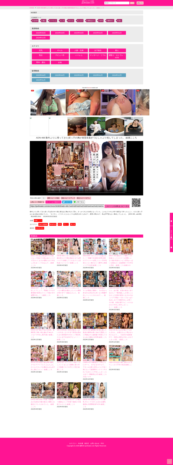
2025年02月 (98, 33)
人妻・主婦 (78, 50)
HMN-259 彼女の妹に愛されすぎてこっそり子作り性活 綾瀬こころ (120, 364)
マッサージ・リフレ (98, 55)
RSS (102, 443)
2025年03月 (79, 33)
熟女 (41, 55)
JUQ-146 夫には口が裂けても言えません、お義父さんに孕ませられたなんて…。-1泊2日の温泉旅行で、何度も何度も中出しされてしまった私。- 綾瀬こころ (121, 334)
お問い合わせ (94, 443)
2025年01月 (117, 33)
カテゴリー (73, 443)
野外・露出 (40, 62)
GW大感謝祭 (43, 224)
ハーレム (53, 20)
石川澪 (35, 20)
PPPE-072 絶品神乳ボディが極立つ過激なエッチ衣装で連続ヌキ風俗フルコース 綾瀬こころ (69, 402)
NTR (101, 20)
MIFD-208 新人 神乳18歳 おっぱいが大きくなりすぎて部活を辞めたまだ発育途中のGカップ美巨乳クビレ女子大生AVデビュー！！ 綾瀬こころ (69, 334)
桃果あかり (91, 20)
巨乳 (41, 50)
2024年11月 (41, 80)
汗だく (66, 224)
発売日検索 (171, 245)
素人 (119, 20)
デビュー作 (59, 55)
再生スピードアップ (68, 198)
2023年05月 (40, 228)
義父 (44, 20)
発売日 (86, 443)
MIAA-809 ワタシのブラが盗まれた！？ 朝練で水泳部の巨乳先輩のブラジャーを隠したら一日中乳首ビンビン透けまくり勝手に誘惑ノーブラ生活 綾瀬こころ (95, 260)
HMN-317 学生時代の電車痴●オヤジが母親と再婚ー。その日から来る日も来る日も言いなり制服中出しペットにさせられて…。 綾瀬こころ (95, 292)
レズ (62, 20)
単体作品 (53, 224)
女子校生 (98, 50)
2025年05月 (41, 33)
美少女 (73, 224)
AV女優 (80, 443)
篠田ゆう (110, 20)
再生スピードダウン (83, 198)
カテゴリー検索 (171, 232)
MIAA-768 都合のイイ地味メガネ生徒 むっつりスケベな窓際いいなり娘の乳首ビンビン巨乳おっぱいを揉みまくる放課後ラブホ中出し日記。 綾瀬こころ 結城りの (121, 260)
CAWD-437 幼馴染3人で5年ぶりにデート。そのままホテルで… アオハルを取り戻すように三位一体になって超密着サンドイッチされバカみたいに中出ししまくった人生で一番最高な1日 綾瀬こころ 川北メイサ (95, 369)
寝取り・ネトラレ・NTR (117, 56)
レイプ (80, 20)
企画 (60, 62)
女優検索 (171, 219)
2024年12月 (41, 38)
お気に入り (140, 3)
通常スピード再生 (53, 198)
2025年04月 (60, 33)
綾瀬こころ (38, 220)
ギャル (71, 20)
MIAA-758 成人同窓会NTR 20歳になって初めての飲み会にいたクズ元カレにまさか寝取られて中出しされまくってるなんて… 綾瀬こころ (43, 260)
